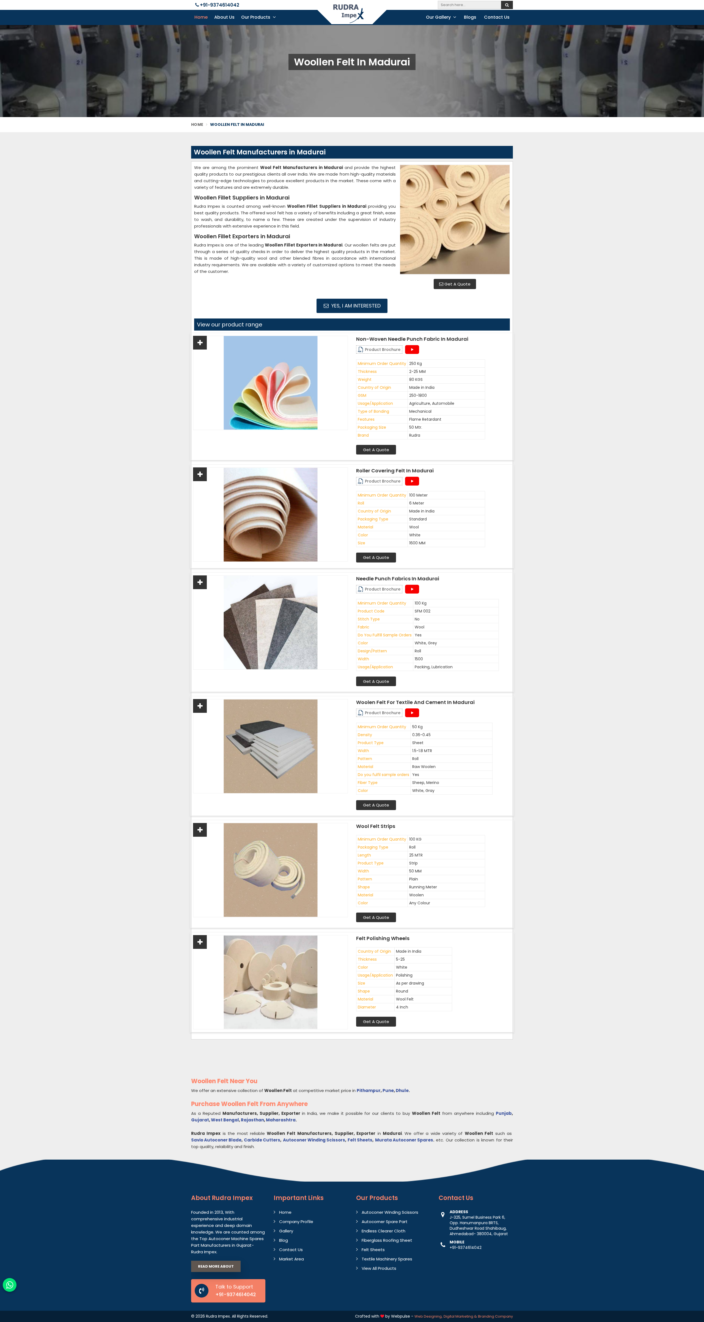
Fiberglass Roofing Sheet (387, 1240)
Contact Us (497, 17)
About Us (224, 17)
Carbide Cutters (262, 1140)
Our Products (256, 17)
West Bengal (225, 1120)
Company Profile (296, 1221)
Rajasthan (252, 1120)
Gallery (286, 1231)
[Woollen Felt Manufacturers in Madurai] (455, 219)
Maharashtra (281, 1120)
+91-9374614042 (219, 5)
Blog (283, 1240)
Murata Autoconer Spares (404, 1140)
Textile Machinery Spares (387, 1259)
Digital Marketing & (460, 1316)
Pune (388, 1090)
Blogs (470, 17)
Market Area (291, 1259)
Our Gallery (439, 17)
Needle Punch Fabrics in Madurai (397, 578)
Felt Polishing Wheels (382, 938)
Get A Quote (457, 284)
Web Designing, (428, 1316)
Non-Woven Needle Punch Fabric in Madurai (412, 339)
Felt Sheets (360, 1140)
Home (201, 17)
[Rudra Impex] (352, 17)
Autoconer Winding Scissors (314, 1140)
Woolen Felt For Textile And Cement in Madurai (415, 702)
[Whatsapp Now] (9, 1285)
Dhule (402, 1090)
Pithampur (369, 1090)
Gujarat (200, 1120)
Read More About (216, 1266)
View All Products (379, 1268)
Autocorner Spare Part (385, 1221)
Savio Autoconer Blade (216, 1140)
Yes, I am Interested (355, 305)
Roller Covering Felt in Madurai (395, 470)
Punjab (504, 1113)
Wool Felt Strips (375, 826)
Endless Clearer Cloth (383, 1231)
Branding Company (495, 1316)
